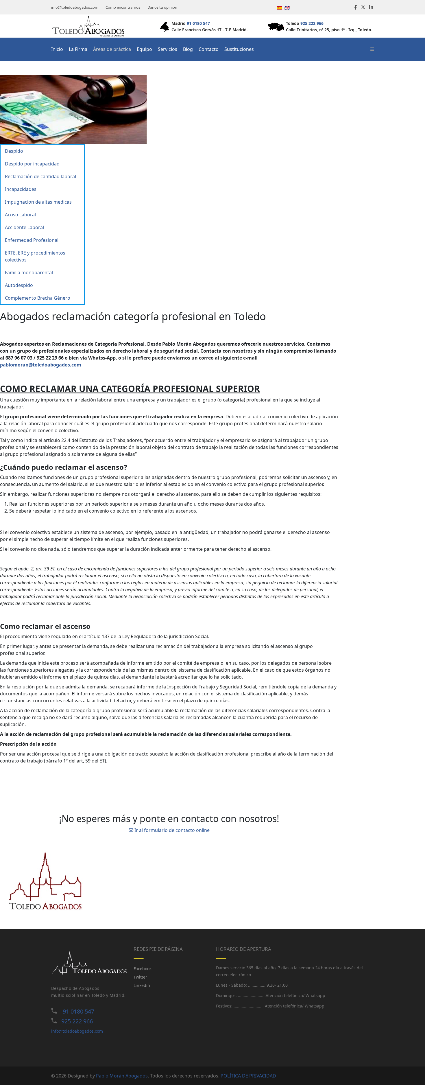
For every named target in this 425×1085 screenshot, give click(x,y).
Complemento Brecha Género (37, 298)
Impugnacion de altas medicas (38, 202)
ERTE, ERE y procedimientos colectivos (35, 256)
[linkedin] (371, 7)
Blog (188, 49)
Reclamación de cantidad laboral (40, 176)
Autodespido (19, 285)
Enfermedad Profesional (31, 240)
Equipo (144, 49)
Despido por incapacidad (32, 164)
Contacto (209, 49)
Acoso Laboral (20, 214)
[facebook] (355, 7)
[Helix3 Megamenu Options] (372, 49)
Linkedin (142, 985)
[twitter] (363, 7)
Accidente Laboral (24, 227)
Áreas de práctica (112, 49)
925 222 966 (312, 23)
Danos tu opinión (162, 7)
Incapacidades (20, 189)
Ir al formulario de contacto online (171, 830)
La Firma (78, 49)
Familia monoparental (29, 272)
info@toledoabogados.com (74, 7)
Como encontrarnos (123, 7)
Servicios (167, 49)
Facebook (142, 968)
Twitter (140, 977)
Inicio (57, 49)
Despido (14, 151)
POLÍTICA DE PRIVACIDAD (248, 1076)
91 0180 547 (198, 23)
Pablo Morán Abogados (122, 1076)
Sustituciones (239, 49)
